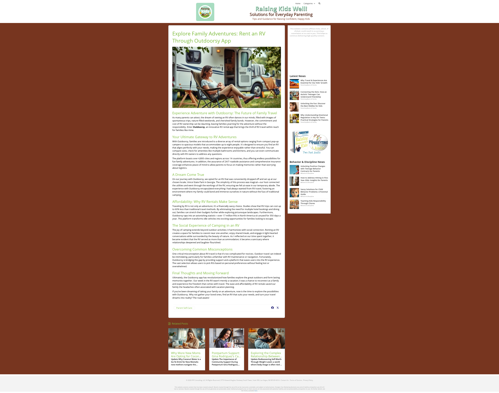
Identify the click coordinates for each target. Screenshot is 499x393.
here (255, 391)
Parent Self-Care (184, 308)
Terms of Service (296, 380)
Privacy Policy (308, 380)
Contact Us (285, 380)
